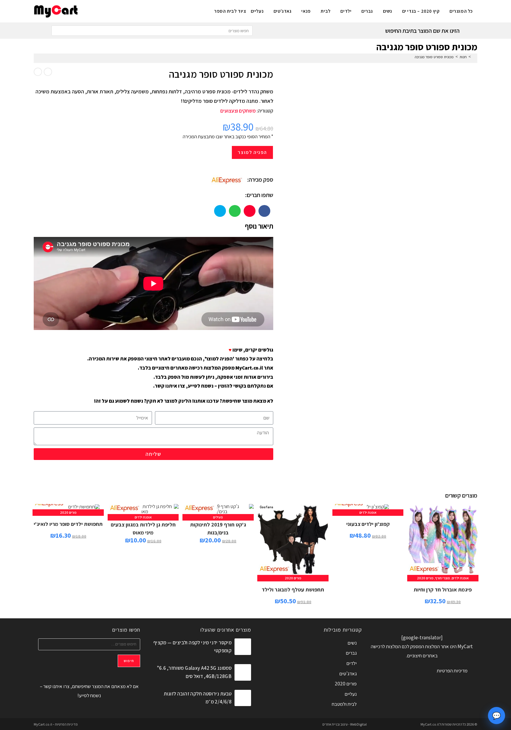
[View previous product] (48, 72)
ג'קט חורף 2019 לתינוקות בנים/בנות (218, 528)
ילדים (351, 663)
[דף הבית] (474, 56)
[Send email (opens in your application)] (86, 10)
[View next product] (38, 72)
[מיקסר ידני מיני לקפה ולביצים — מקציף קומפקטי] (243, 646)
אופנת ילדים (460, 578)
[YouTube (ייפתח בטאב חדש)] (96, 10)
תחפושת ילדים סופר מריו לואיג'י (68, 524)
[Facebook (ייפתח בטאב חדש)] (116, 10)
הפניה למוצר (252, 152)
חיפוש (129, 661)
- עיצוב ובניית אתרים (336, 724)
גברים (351, 653)
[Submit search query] (57, 30)
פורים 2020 (425, 578)
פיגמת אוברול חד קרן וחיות (443, 589)
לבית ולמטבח (344, 704)
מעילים (218, 517)
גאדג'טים (348, 673)
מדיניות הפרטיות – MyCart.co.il (56, 724)
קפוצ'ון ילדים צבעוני (368, 524)
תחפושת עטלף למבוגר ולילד (293, 589)
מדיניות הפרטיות (452, 670)
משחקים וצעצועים (238, 111)
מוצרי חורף (442, 578)
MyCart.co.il (430, 724)
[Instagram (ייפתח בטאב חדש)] (106, 10)
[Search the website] (152, 30)
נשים (352, 643)
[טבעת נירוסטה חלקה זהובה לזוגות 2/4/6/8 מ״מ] (243, 698)
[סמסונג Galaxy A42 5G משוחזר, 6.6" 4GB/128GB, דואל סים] (243, 672)
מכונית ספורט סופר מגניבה (434, 56)
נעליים (351, 694)
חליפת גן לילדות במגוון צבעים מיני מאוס (143, 528)
